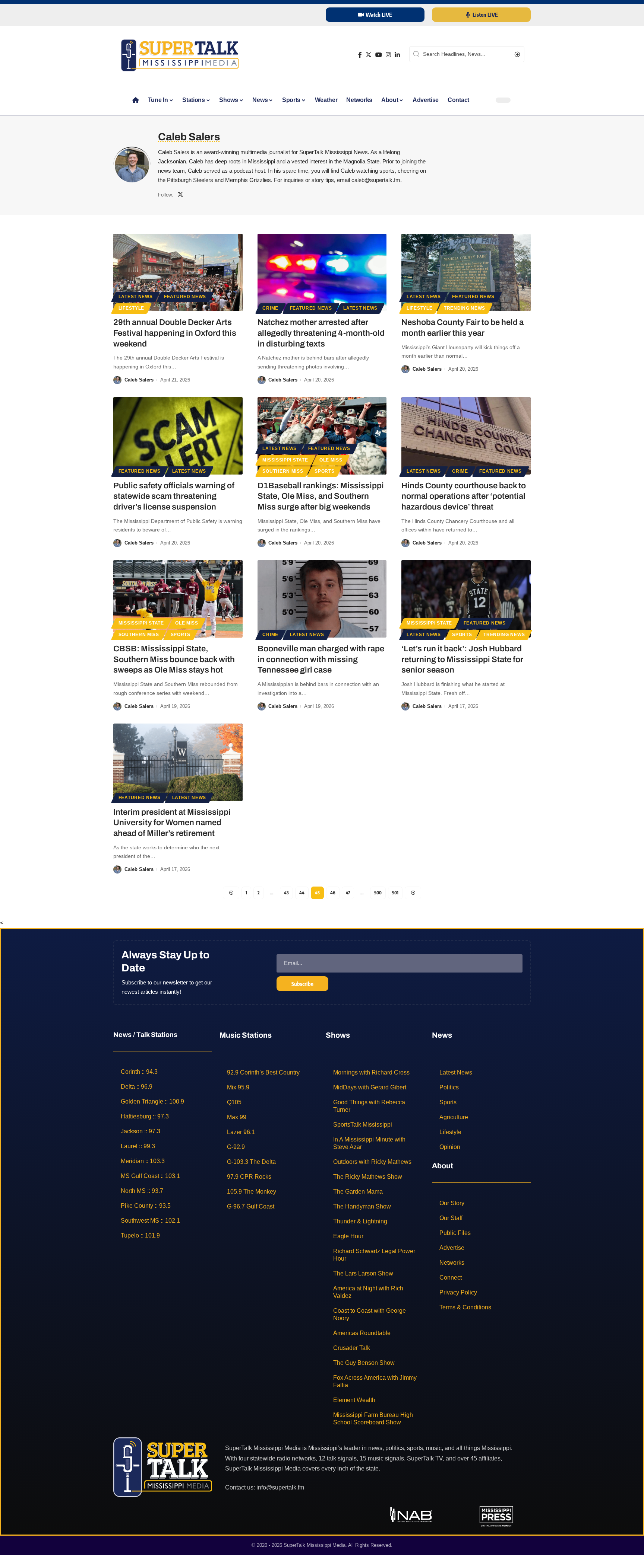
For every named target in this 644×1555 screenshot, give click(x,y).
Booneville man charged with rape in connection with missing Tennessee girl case (321, 659)
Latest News (136, 296)
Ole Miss (330, 460)
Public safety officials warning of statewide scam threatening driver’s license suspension (173, 496)
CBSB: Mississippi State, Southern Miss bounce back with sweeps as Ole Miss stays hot (174, 659)
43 (286, 892)
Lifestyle (131, 308)
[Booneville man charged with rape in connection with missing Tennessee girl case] (322, 599)
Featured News (185, 296)
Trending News (464, 308)
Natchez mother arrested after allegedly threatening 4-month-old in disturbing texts (321, 333)
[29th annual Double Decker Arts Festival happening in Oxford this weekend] (178, 272)
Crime (270, 308)
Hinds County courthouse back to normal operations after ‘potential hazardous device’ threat (463, 496)
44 (301, 892)
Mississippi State (285, 460)
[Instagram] (388, 55)
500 (378, 892)
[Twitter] (368, 55)
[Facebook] (360, 55)
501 (395, 892)
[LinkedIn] (397, 55)
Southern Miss (282, 471)
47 (348, 892)
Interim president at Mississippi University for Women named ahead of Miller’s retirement (172, 823)
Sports (324, 471)
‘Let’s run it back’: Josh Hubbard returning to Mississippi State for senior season (462, 659)
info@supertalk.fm (280, 1487)
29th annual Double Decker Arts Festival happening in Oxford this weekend (174, 333)
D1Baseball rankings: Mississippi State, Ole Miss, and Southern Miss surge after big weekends (321, 496)
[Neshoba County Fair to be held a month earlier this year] (466, 272)
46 (332, 892)
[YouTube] (378, 55)
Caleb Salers (139, 380)
